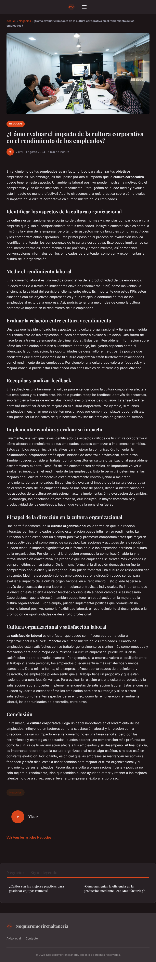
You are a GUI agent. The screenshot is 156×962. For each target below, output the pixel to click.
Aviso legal (13, 938)
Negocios (25, 21)
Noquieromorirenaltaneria (42, 926)
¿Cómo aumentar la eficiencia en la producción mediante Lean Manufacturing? (114, 888)
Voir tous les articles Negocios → (30, 837)
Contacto (32, 938)
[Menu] (84, 7)
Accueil (11, 21)
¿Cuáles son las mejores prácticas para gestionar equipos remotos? (36, 888)
